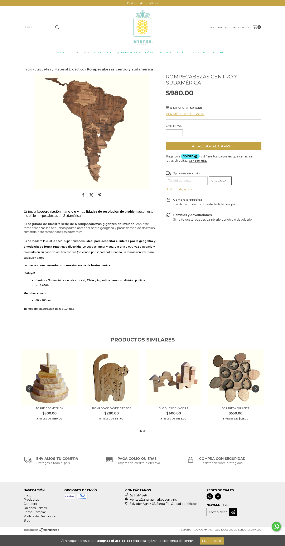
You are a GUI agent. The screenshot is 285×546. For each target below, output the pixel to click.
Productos (80, 52)
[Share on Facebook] (83, 195)
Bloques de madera (173, 408)
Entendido (212, 540)
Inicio (61, 52)
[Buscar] (57, 27)
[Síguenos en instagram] (210, 496)
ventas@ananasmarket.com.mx (153, 499)
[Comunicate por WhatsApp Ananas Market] (276, 526)
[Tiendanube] (42, 531)
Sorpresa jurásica (236, 408)
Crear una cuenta (219, 27)
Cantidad (174, 126)
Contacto (102, 52)
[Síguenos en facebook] (218, 496)
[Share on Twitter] (91, 195)
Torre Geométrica (49, 408)
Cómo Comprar (158, 52)
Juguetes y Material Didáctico (59, 69)
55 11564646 (138, 495)
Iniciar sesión (241, 27)
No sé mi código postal (179, 189)
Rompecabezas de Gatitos (111, 408)
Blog (224, 52)
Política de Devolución (195, 52)
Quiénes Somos (128, 52)
